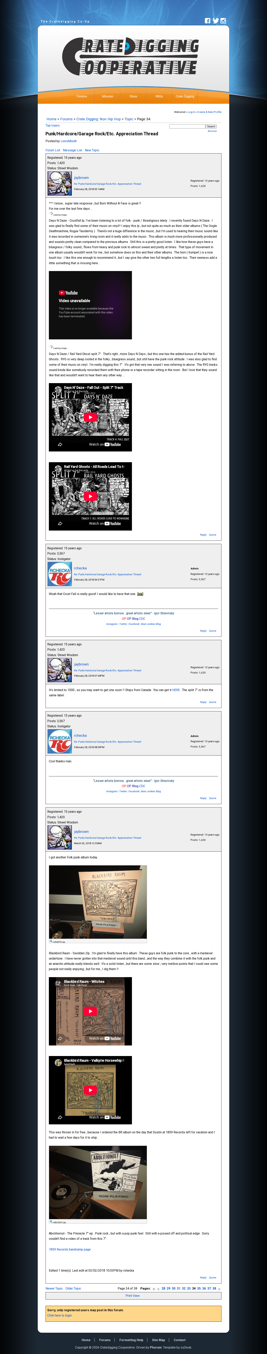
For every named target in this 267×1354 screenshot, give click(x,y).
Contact (179, 1340)
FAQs (159, 96)
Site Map (158, 1340)
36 (204, 1288)
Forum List (53, 150)
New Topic (92, 150)
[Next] (219, 1289)
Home (51, 119)
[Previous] (158, 1289)
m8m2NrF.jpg (59, 1222)
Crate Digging (185, 96)
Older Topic (73, 1288)
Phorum (156, 1347)
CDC (142, 619)
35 (199, 1288)
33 (189, 1288)
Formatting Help (131, 1340)
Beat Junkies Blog (151, 624)
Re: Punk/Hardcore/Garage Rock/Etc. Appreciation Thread (107, 183)
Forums (82, 96)
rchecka (80, 568)
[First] (153, 1289)
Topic (129, 119)
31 (178, 1288)
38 (214, 1288)
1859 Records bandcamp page (70, 1249)
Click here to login (59, 1315)
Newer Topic (54, 1288)
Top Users (53, 125)
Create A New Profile (209, 111)
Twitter (123, 624)
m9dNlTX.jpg (59, 942)
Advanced (212, 131)
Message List (72, 150)
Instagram (111, 624)
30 (173, 1288)
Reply (203, 534)
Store (133, 96)
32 (183, 1288)
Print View (132, 1296)
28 (163, 1288)
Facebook (134, 624)
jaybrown (81, 178)
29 (168, 1288)
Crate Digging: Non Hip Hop (98, 119)
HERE (176, 690)
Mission (107, 96)
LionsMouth (69, 141)
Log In (191, 111)
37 (209, 1288)
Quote (212, 534)
